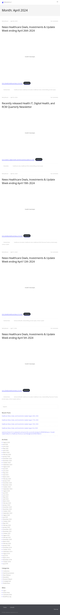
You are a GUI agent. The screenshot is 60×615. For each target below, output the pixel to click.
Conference (6, 571)
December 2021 (7, 529)
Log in (4, 590)
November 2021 (7, 531)
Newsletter (6, 166)
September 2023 (7, 513)
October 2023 (7, 511)
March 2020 (6, 541)
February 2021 (7, 537)
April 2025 (6, 474)
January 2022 (6, 527)
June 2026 (6, 446)
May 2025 (5, 472)
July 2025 (5, 468)
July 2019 (5, 555)
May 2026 (5, 448)
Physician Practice (45, 242)
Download (27, 83)
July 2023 (5, 517)
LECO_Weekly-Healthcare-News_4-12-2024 (12, 314)
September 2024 (7, 489)
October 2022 (7, 521)
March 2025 (6, 476)
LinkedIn (12, 607)
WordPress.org (7, 596)
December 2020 (7, 539)
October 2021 (7, 533)
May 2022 (5, 523)
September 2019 (7, 551)
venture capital (5, 244)
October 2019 (7, 549)
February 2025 (7, 479)
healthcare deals (18, 89)
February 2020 (7, 543)
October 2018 (7, 561)
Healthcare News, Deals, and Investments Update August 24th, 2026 (20, 416)
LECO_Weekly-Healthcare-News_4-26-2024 (12, 83)
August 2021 (6, 535)
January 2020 (6, 545)
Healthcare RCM (25, 166)
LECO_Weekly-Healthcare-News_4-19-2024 (12, 236)
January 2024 (6, 505)
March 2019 (6, 557)
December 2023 (7, 507)
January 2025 (6, 481)
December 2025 (7, 458)
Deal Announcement (8, 573)
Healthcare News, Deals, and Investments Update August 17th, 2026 (20, 420)
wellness (18, 399)
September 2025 (7, 464)
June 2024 (6, 495)
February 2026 (7, 454)
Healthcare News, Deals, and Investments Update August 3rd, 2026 (20, 428)
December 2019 (7, 547)
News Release (7, 575)
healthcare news (37, 89)
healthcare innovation (28, 89)
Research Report (7, 579)
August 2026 (6, 442)
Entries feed (6, 592)
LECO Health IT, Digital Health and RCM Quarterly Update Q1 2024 (18, 159)
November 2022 (7, 519)
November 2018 (7, 559)
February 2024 (7, 503)
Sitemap (56, 609)
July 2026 (5, 444)
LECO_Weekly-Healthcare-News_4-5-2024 (12, 390)
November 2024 (7, 485)
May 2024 (5, 497)
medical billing (45, 89)
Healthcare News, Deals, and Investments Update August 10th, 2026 (20, 424)
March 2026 (6, 452)
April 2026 (6, 450)
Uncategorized (7, 581)
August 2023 (6, 515)
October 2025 (7, 462)
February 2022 (7, 525)
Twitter (5, 607)
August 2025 (6, 466)
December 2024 (7, 483)
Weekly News (7, 89)
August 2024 (6, 491)
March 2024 (6, 501)
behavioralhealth (18, 320)
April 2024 (6, 499)
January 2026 (6, 456)
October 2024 (7, 487)
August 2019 (6, 553)
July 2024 (5, 493)
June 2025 (6, 470)
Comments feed (7, 594)
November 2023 (7, 509)
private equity (52, 89)
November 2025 (7, 460)
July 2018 (5, 563)
